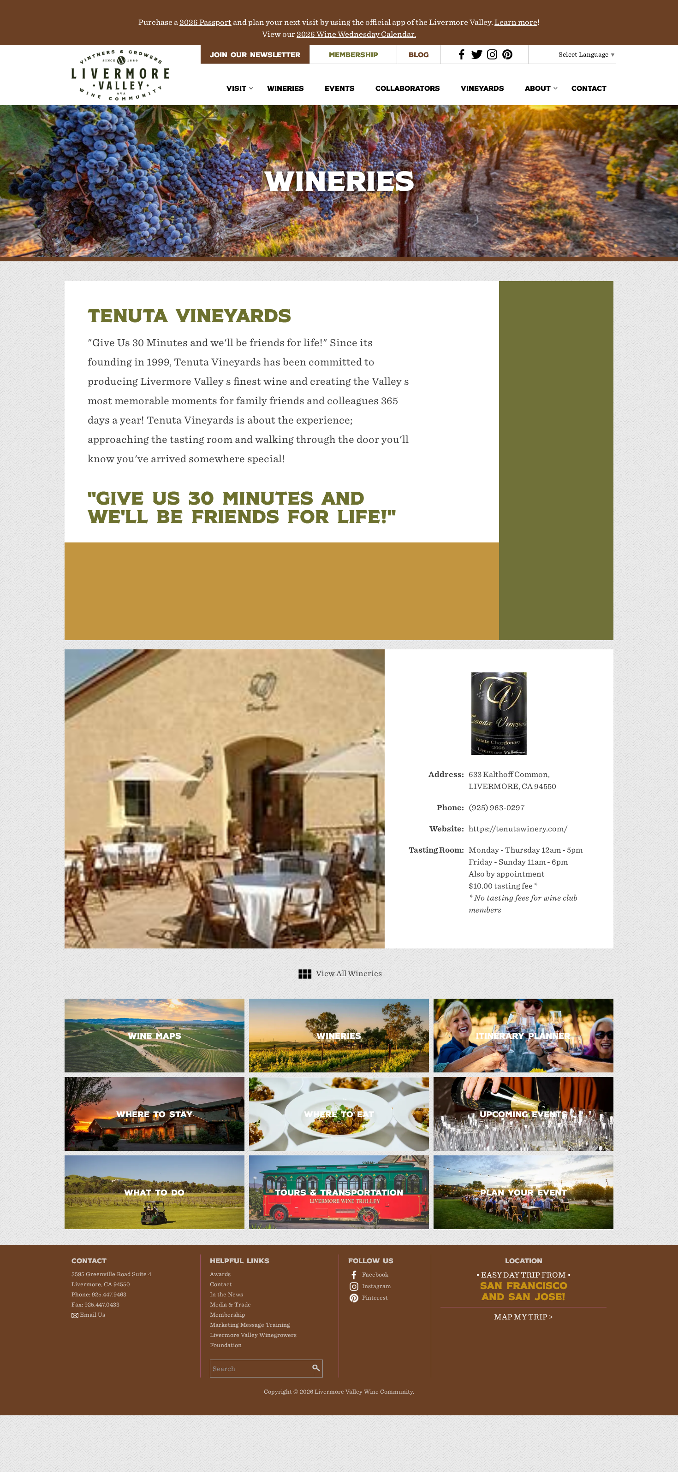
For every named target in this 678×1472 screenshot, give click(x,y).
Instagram (376, 1286)
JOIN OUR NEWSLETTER (255, 54)
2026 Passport (205, 22)
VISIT (236, 88)
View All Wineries (349, 973)
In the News (226, 1294)
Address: (446, 774)
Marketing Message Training (250, 1324)
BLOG (419, 54)
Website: (446, 828)
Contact (221, 1284)
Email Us (92, 1314)
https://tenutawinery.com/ (518, 828)
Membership (227, 1314)
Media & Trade (230, 1304)
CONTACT (589, 88)
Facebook (375, 1274)
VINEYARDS (482, 88)
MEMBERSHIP (353, 54)
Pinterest (375, 1297)
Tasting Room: (436, 850)
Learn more (515, 22)
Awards (220, 1274)
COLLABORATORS (407, 88)
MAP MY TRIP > (523, 1317)
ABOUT (538, 88)
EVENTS (340, 88)
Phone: (450, 807)
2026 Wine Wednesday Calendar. (356, 34)
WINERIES (285, 88)
